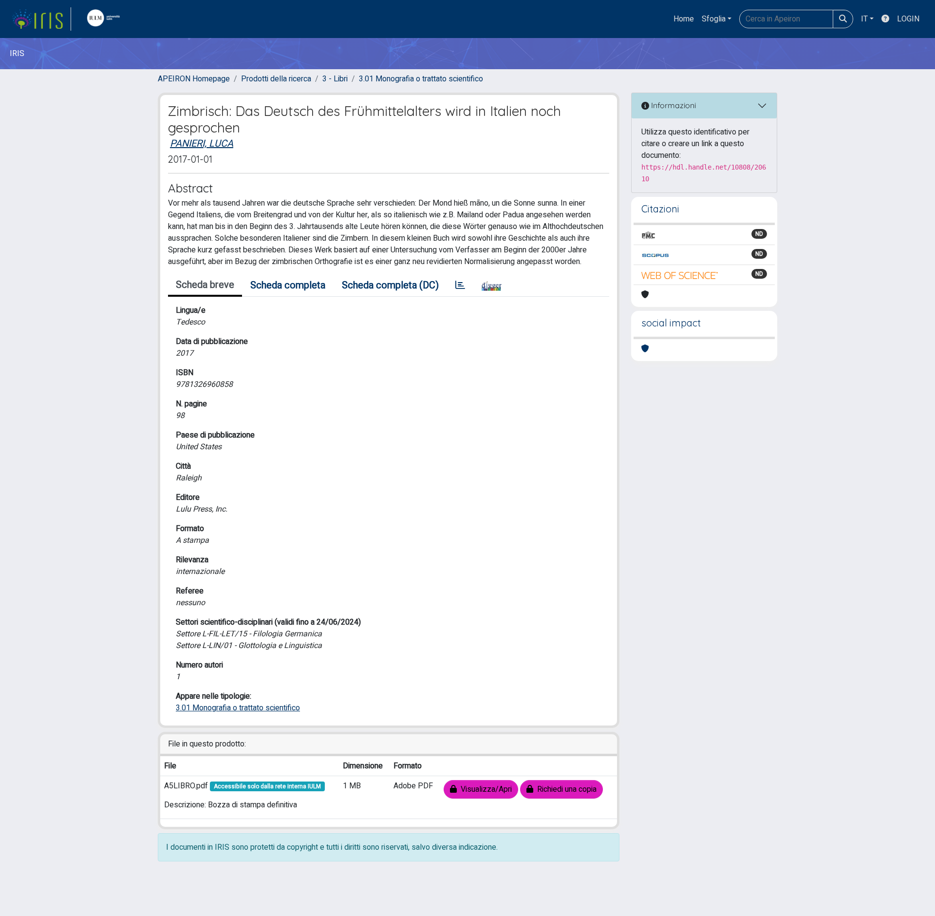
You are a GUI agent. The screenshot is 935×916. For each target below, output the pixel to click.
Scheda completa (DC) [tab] (390, 285)
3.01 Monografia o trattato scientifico (421, 79)
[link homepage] (41, 19)
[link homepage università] (105, 19)
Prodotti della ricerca (276, 79)
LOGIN (908, 19)
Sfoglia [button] (714, 19)
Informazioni (672, 105)
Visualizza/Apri (484, 789)
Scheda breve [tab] (205, 285)
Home (683, 19)
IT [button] (864, 19)
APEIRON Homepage (194, 79)
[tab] (460, 285)
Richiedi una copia (565, 789)
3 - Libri (335, 79)
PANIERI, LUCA (201, 143)
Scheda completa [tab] (287, 285)
